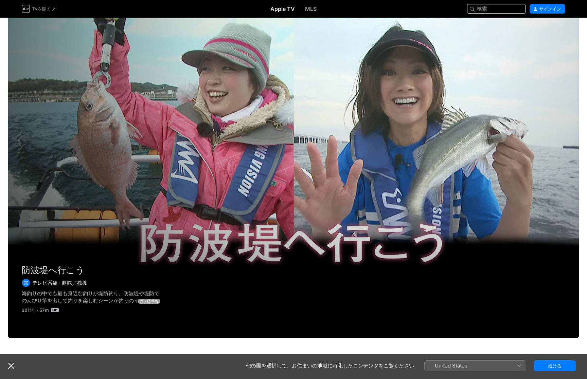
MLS (311, 8)
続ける (555, 365)
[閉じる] (11, 366)
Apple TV (282, 8)
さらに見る (149, 301)
